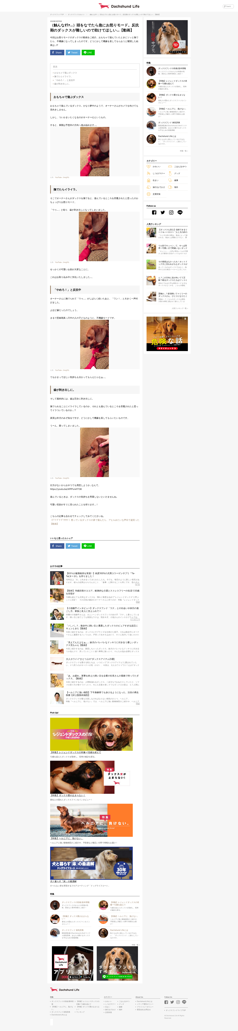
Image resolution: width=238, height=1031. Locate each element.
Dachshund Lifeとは (59, 1015)
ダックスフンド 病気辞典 (61, 1012)
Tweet (74, 52)
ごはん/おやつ (180, 166)
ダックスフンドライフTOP (176, 1010)
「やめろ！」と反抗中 (64, 80)
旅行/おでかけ (159, 187)
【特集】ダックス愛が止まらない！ (87, 1008)
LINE (89, 52)
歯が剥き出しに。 (62, 83)
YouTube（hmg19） (62, 177)
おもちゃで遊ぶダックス (65, 72)
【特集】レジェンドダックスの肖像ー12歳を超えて (87, 1002)
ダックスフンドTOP (57, 14)
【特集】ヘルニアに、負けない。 (62, 1008)
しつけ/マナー (159, 173)
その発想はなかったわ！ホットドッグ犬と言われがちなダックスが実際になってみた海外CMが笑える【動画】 (172, 262)
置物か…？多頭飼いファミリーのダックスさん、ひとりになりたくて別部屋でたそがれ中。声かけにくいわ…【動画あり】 (172, 294)
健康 (176, 180)
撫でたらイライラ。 (63, 76)
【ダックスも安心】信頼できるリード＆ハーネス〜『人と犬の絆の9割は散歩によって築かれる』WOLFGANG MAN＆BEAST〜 (172, 230)
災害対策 (156, 194)
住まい (156, 180)
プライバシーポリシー (145, 1007)
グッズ (177, 173)
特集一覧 (135, 945)
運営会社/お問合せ (144, 1010)
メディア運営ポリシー (145, 1004)
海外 (176, 187)
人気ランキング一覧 (179, 308)
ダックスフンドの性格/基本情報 (63, 1002)
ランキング (80, 1012)
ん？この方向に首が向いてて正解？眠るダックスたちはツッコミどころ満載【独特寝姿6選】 (172, 278)
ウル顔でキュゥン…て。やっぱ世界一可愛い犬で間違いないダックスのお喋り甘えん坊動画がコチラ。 (172, 246)
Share (59, 52)
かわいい (82, 14)
